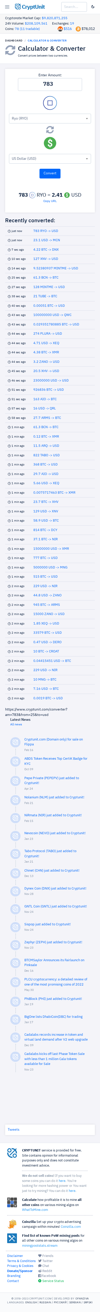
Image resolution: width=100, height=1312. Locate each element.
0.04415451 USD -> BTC (52, 661)
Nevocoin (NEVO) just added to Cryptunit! (55, 833)
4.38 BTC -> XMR (46, 352)
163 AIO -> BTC (45, 399)
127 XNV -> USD (45, 259)
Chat (45, 1266)
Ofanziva (82, 1298)
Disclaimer (15, 1256)
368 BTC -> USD (45, 464)
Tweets (13, 1129)
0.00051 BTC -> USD (49, 306)
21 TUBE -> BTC (45, 296)
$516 (68, 29)
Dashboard (14, 40)
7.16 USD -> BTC (46, 689)
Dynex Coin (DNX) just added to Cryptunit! (55, 888)
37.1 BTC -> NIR (45, 539)
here (62, 1181)
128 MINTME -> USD (49, 287)
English (31, 1302)
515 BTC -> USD (45, 576)
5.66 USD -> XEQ (46, 483)
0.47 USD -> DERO (47, 642)
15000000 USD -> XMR (51, 549)
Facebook (48, 1276)
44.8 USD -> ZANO (47, 595)
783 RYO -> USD (45, 231)
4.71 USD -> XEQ (46, 343)
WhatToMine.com (35, 1210)
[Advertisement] (50, 1097)
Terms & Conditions (21, 1261)
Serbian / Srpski (81, 1302)
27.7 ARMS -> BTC (47, 418)
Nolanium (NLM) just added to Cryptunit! (54, 797)
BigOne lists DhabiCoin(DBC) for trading (53, 1017)
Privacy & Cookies (20, 1266)
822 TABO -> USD (46, 455)
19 (72, 23)
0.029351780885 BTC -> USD (56, 324)
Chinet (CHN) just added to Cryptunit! (51, 870)
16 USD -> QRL (44, 408)
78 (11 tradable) (27, 29)
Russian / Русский (53, 1302)
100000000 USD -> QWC (52, 315)
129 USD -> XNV (45, 511)
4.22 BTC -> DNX (46, 249)
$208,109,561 (36, 23)
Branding (14, 1276)
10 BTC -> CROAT (46, 651)
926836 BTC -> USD (48, 390)
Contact (13, 1281)
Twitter (47, 1261)
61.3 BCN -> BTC (45, 277)
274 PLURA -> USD (47, 333)
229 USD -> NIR (45, 586)
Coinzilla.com (71, 1227)
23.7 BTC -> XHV (45, 502)
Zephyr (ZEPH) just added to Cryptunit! (53, 942)
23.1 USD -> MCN (46, 240)
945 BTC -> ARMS (46, 605)
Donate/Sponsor (20, 1271)
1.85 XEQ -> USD (46, 623)
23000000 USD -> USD (51, 380)
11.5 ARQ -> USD (46, 446)
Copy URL (50, 201)
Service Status (53, 1281)
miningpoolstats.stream (39, 1245)
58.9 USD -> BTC (46, 520)
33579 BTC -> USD (47, 632)
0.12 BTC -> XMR (46, 436)
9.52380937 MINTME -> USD (55, 268)
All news (16, 724)
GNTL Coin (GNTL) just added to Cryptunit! (55, 906)
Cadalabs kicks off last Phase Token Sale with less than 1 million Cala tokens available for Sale (54, 1059)
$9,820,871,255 (54, 18)
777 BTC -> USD (45, 558)
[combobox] (50, 118)
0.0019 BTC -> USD (48, 698)
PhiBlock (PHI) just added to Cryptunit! (53, 999)
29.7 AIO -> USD (45, 474)
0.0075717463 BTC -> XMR (54, 492)
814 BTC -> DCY (45, 530)
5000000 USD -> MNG (50, 567)
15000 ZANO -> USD (49, 614)
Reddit (47, 1271)
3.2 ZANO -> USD (46, 362)
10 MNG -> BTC (44, 679)
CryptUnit (33, 7)
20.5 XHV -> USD (46, 371)
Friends (47, 1256)
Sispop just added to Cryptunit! (47, 924)
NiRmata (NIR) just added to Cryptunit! (53, 815)
